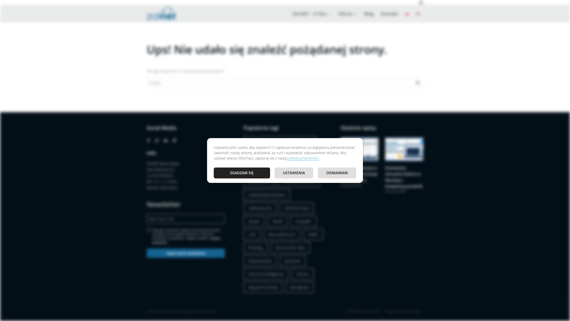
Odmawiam (337, 172)
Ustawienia (294, 172)
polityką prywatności (303, 158)
